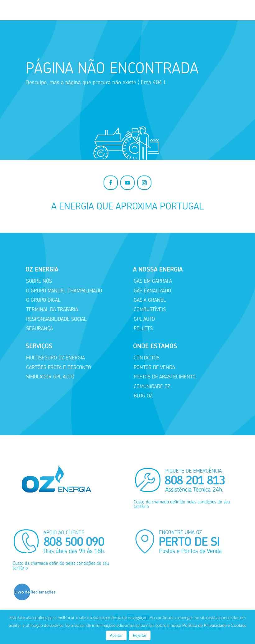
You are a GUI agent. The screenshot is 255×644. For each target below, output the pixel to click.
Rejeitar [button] (140, 635)
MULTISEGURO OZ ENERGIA (55, 358)
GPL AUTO (144, 319)
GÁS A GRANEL (150, 300)
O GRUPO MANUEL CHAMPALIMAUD (64, 291)
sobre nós (39, 281)
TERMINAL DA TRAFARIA (52, 309)
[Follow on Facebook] (111, 182)
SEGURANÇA (39, 328)
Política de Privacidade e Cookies (214, 625)
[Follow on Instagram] (144, 182)
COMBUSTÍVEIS (150, 309)
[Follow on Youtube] (127, 182)
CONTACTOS (147, 358)
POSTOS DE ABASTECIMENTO (165, 377)
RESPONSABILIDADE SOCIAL (56, 319)
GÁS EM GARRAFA (153, 281)
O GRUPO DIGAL (43, 300)
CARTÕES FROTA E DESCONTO (58, 367)
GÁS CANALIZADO (152, 291)
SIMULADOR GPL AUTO (50, 377)
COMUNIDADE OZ (152, 386)
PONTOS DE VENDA (154, 367)
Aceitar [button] (116, 635)
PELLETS (143, 328)
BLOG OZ (143, 396)
